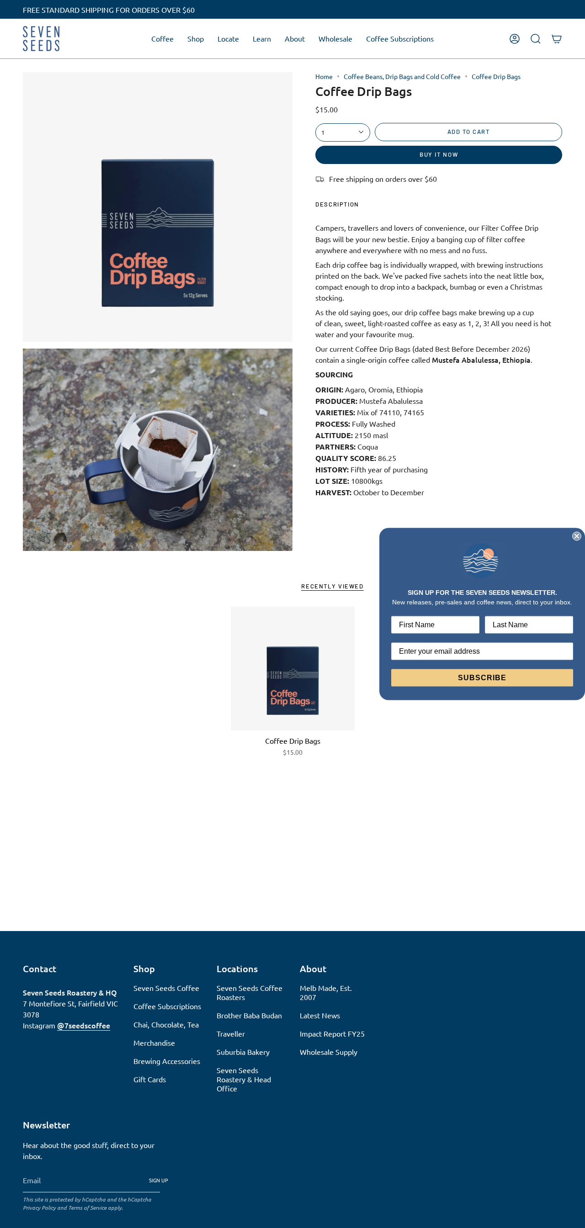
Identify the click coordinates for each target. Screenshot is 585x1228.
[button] (162, 38)
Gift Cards (149, 1079)
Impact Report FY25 (332, 1033)
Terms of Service (87, 1207)
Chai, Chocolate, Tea (166, 1024)
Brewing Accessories (166, 1060)
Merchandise (154, 1042)
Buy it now (439, 154)
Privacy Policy (39, 1207)
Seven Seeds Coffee (166, 987)
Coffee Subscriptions (167, 1006)
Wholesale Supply (328, 1051)
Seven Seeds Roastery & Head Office (244, 1079)
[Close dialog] (576, 536)
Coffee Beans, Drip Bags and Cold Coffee (402, 76)
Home (324, 76)
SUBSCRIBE (482, 677)
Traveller (231, 1033)
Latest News (320, 1015)
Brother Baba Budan (249, 1015)
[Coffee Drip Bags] (293, 668)
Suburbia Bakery (243, 1051)
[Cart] (556, 39)
